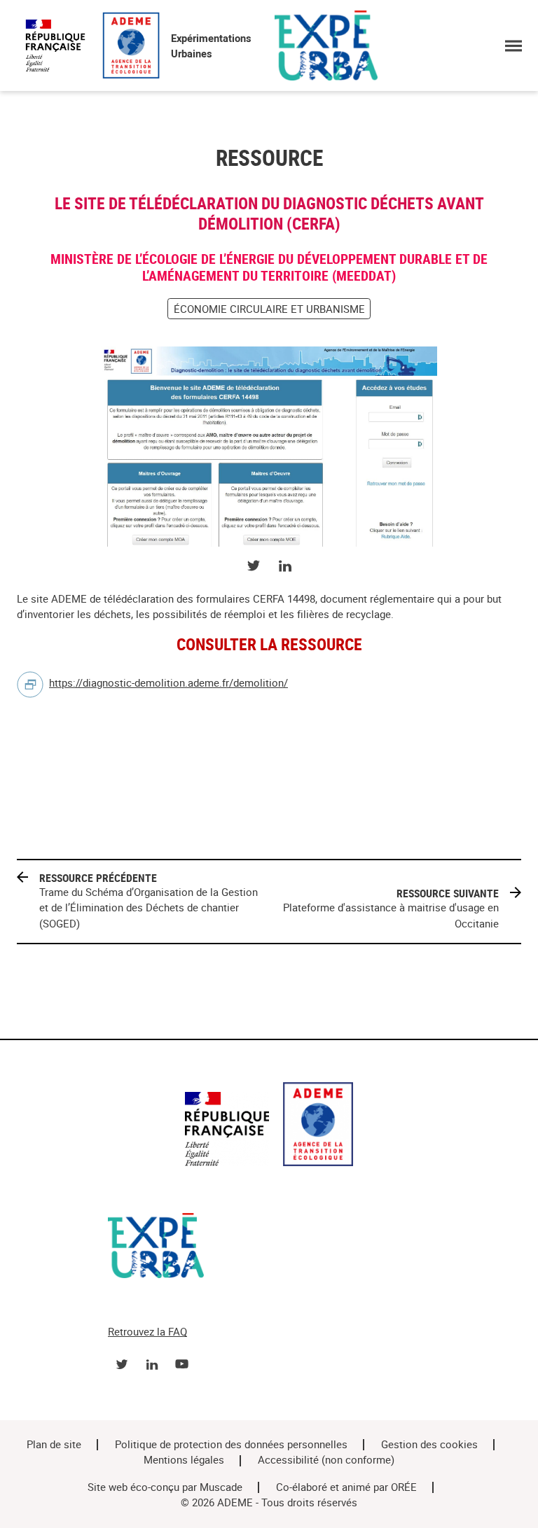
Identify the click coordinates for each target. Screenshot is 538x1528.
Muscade (221, 1487)
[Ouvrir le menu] (513, 46)
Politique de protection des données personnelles (231, 1444)
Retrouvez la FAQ (147, 1332)
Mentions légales (184, 1460)
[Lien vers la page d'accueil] (269, 1126)
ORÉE (404, 1487)
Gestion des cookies (429, 1444)
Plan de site (54, 1444)
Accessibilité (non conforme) (326, 1460)
